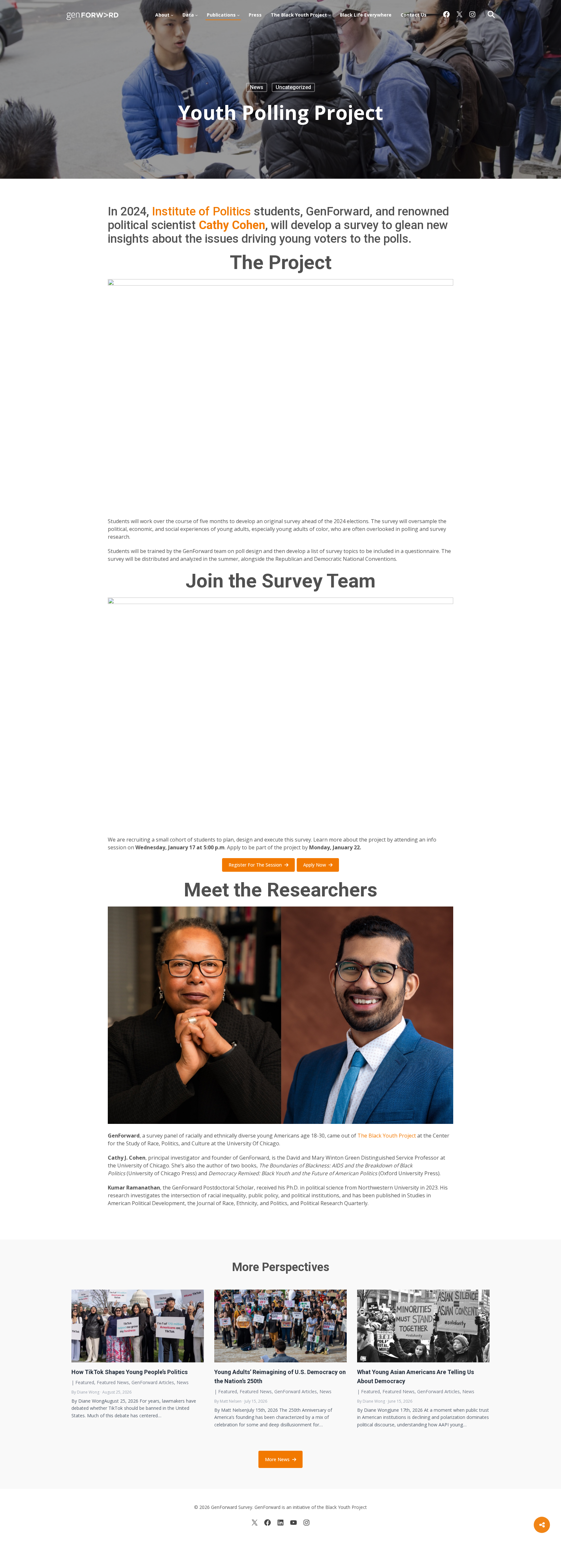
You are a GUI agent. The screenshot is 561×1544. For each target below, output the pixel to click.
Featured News (113, 1382)
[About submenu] (172, 15)
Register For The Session (255, 865)
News (256, 87)
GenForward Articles (152, 1382)
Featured (84, 1382)
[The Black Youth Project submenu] (329, 15)
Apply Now (314, 865)
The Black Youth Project (386, 1135)
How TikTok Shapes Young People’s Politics (129, 1372)
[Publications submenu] (238, 15)
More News (277, 1459)
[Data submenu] (196, 15)
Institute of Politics (201, 211)
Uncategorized (293, 87)
